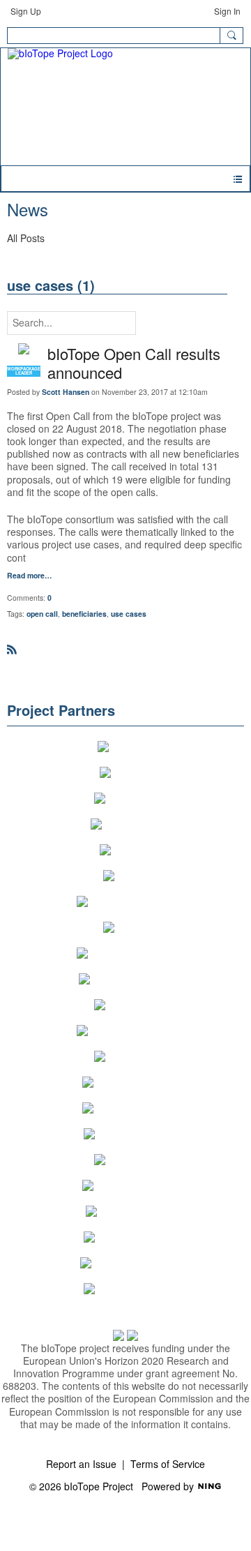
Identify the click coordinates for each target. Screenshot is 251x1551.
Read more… (29, 576)
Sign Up (25, 11)
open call (42, 613)
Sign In (227, 11)
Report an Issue (81, 1464)
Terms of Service (167, 1464)
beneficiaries (84, 613)
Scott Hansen (65, 392)
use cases (128, 613)
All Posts (26, 238)
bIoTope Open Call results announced (133, 363)
